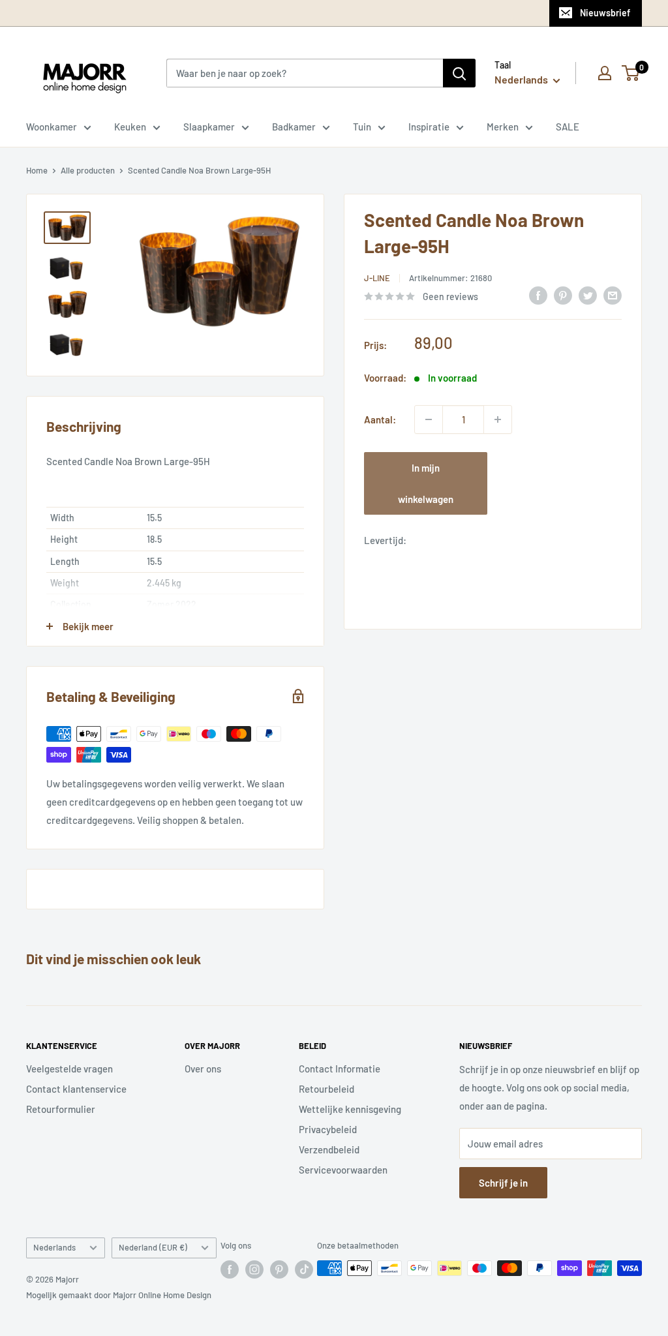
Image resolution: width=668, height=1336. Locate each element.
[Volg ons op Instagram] (254, 1269)
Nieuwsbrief (605, 12)
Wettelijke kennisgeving (350, 1109)
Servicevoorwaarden (343, 1170)
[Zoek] (459, 73)
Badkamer (294, 126)
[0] (631, 73)
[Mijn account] (604, 73)
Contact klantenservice (76, 1089)
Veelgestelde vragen (69, 1068)
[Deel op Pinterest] (563, 295)
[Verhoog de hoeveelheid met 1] (497, 419)
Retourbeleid (326, 1089)
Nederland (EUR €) (153, 1247)
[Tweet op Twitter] (588, 295)
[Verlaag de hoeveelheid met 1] (428, 419)
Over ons (203, 1068)
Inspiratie (428, 126)
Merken (503, 126)
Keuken (130, 126)
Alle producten (88, 170)
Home (37, 170)
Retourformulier (60, 1109)
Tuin (362, 126)
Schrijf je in (503, 1183)
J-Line (377, 278)
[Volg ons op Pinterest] (279, 1269)
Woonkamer (51, 126)
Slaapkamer (209, 126)
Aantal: (380, 419)
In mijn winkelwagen (425, 483)
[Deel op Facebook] (538, 295)
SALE (567, 126)
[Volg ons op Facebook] (229, 1269)
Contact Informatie (339, 1068)
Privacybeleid (328, 1129)
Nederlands (54, 1247)
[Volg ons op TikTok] (304, 1269)
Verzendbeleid (329, 1149)
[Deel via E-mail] (612, 295)
